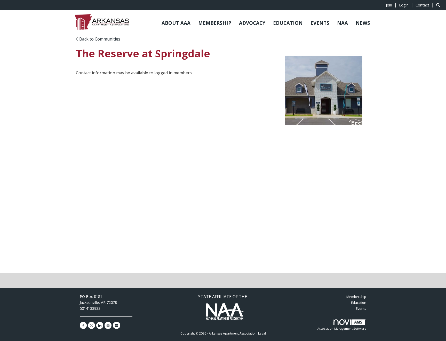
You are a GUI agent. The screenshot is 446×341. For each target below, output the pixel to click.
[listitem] (392, 5)
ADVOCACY (252, 23)
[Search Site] (439, 5)
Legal (262, 333)
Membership (356, 296)
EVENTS (319, 23)
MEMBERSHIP (214, 23)
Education (358, 302)
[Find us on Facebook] (83, 325)
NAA (342, 23)
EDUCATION (288, 23)
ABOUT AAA (176, 23)
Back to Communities (99, 39)
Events (361, 308)
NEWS (363, 23)
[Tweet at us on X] (91, 325)
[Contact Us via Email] (116, 325)
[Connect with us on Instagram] (108, 325)
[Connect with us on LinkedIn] (99, 325)
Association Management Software (341, 328)
